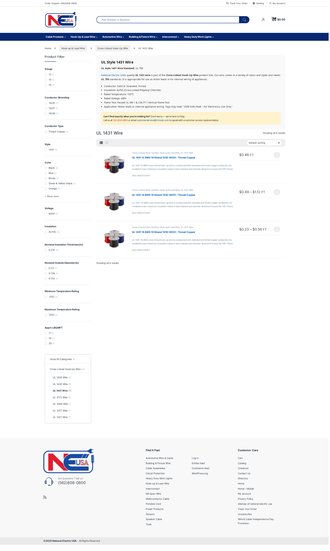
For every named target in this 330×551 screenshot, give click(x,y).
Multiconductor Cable (157, 498)
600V (52, 213)
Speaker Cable (154, 519)
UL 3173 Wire (62, 397)
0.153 (52, 278)
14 (50, 79)
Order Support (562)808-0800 (61, 3)
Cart (240, 458)
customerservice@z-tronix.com (153, 120)
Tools (148, 524)
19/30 (52, 113)
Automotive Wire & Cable (159, 458)
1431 (51, 149)
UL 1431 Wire (187, 153)
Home (48, 48)
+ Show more (52, 196)
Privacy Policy (245, 498)
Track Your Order (239, 3)
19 (50, 338)
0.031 (52, 249)
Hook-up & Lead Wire (73, 48)
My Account (279, 3)
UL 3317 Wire (62, 410)
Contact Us (244, 473)
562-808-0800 (120, 120)
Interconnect (169, 36)
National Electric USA (113, 75)
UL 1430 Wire (62, 384)
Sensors (150, 514)
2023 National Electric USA (61, 540)
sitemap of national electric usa (255, 503)
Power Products (154, 508)
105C (51, 314)
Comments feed (200, 468)
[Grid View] (106, 142)
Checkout (243, 468)
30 (50, 343)
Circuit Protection (155, 473)
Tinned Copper (57, 131)
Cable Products (55, 36)
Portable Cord (153, 503)
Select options (276, 155)
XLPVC (52, 231)
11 (50, 332)
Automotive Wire (112, 36)
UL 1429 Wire (62, 377)
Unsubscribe (245, 514)
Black (52, 167)
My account (244, 493)
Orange (53, 188)
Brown (52, 178)
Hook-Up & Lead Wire (83, 36)
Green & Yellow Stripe (60, 183)
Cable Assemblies (155, 468)
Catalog (260, 3)
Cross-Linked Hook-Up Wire (112, 48)
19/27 (52, 108)
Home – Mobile (246, 488)
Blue (51, 173)
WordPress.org (200, 473)
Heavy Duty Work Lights (198, 36)
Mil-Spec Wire (153, 493)
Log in (195, 458)
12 (50, 74)
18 (50, 84)
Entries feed (198, 463)
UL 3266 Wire (62, 403)
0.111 (51, 268)
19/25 (52, 102)
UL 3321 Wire (62, 417)
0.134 (52, 273)
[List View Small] (101, 142)
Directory (243, 478)
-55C (51, 296)
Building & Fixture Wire (142, 36)
